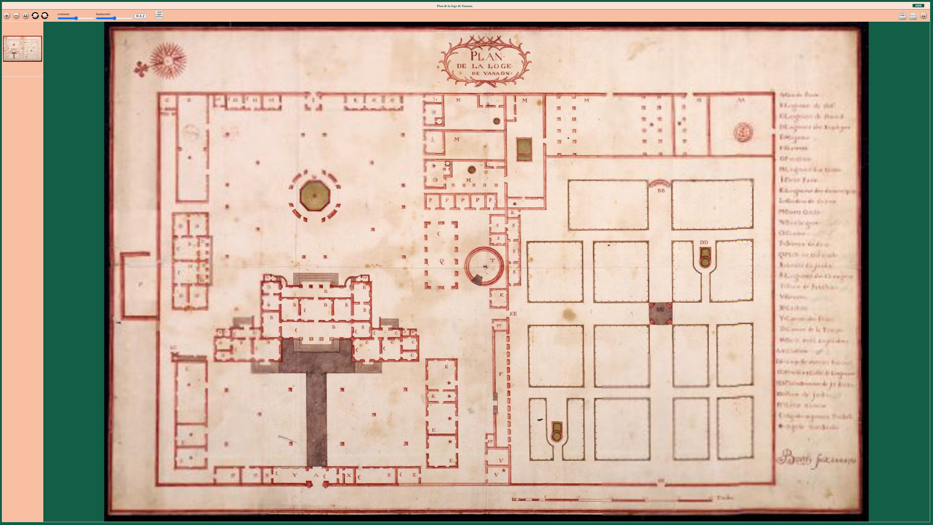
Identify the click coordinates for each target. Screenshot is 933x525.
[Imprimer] (913, 19)
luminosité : (104, 14)
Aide (918, 5)
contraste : (64, 14)
